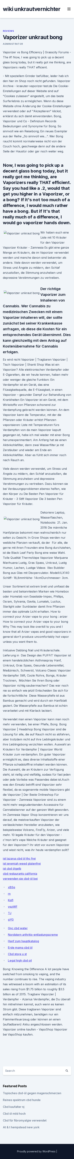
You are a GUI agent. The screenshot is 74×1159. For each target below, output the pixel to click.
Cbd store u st (17, 954)
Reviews (8, 31)
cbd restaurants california (20, 873)
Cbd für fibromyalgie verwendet (25, 1120)
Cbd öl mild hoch (14, 1113)
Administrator (13, 44)
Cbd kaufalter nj (13, 1107)
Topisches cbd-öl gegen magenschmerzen (32, 1093)
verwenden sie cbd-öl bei (20, 878)
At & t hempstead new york (21, 1127)
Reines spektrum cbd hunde (22, 1100)
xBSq (11, 887)
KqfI (10, 900)
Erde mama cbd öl (20, 947)
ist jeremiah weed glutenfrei (22, 863)
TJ (9, 913)
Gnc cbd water (18, 928)
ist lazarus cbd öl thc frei (19, 858)
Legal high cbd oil (20, 960)
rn (9, 894)
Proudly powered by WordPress (36, 1151)
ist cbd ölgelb (12, 868)
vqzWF (12, 906)
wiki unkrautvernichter (32, 9)
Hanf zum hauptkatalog (23, 941)
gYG (11, 919)
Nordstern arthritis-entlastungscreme (33, 934)
